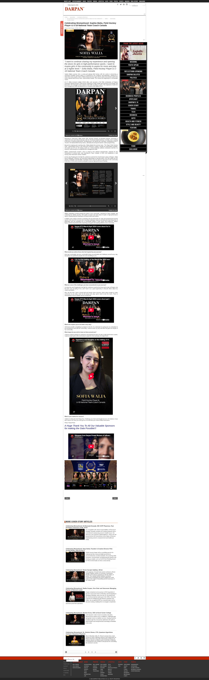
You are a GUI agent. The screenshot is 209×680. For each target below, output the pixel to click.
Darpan (102, 672)
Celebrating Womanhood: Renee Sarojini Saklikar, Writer (84, 570)
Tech (133, 112)
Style (109, 666)
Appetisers (127, 664)
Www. (106, 18)
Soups (125, 666)
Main (125, 667)
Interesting (87, 674)
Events (121, 1)
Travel (133, 109)
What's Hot (67, 1)
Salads (126, 671)
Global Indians (135, 667)
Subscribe (66, 670)
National (86, 666)
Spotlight (133, 99)
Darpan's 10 (133, 102)
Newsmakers (134, 664)
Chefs (125, 675)
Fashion (95, 667)
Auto (106, 1)
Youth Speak (133, 65)
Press (65, 668)
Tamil (101, 669)
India (85, 672)
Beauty (110, 669)
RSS (64, 675)
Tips (119, 666)
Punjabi (102, 667)
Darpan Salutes (133, 74)
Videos (95, 1)
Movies (95, 669)
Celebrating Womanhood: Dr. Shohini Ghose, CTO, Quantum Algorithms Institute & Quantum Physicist (89, 633)
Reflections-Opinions (133, 71)
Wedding (133, 62)
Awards (127, 1)
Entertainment (76, 1)
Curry (125, 669)
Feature (133, 128)
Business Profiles (82, 17)
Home (66, 17)
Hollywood (76, 666)
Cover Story (70, 20)
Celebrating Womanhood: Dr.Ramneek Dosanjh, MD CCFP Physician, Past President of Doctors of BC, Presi (90, 526)
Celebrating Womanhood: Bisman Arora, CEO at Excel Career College (88, 613)
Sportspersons (135, 671)
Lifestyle (101, 1)
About (65, 662)
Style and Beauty (133, 124)
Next (115, 498)
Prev (67, 498)
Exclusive (133, 149)
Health (86, 667)
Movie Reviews (76, 667)
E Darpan (65, 673)
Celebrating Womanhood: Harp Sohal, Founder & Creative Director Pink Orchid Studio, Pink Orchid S (89, 549)
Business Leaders (136, 669)
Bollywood (76, 664)
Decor (110, 671)
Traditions (66, 664)
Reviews (120, 664)
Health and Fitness (133, 121)
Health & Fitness (112, 667)
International (88, 664)
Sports (86, 669)
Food (111, 1)
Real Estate (134, 1)
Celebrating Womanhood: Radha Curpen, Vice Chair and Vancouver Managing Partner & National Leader (91, 589)
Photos (89, 1)
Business (133, 115)
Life (85, 675)
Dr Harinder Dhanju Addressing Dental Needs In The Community (84, 18)
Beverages (127, 674)
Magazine (142, 1)
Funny (102, 674)
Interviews (134, 666)
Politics (133, 78)
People (116, 1)
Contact (65, 666)
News (84, 1)
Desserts (126, 672)
